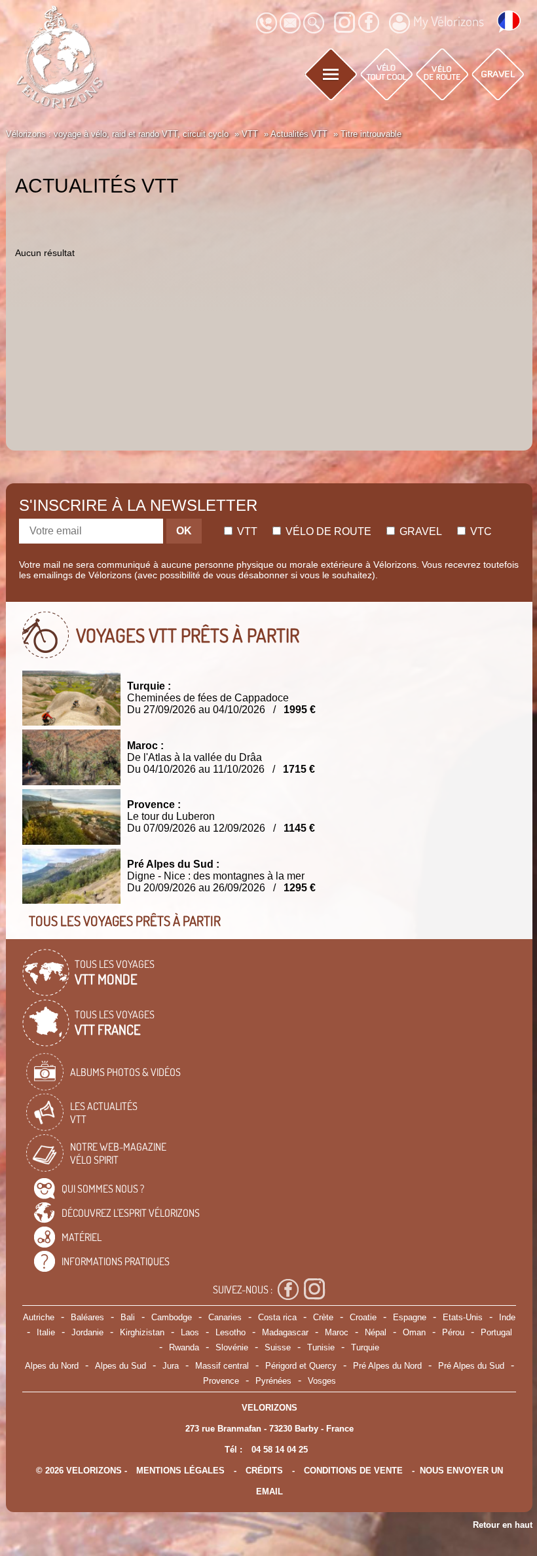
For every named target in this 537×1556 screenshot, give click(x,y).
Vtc (480, 531)
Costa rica (277, 1317)
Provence (221, 1381)
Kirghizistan (142, 1332)
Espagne (409, 1317)
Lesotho (230, 1332)
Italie (46, 1332)
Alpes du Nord (52, 1366)
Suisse (278, 1347)
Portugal (496, 1332)
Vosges (322, 1381)
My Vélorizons (448, 20)
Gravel (419, 531)
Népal (375, 1332)
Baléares (87, 1317)
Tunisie (321, 1347)
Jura (170, 1366)
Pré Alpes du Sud (471, 1366)
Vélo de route (327, 531)
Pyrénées (273, 1381)
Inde (507, 1317)
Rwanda (184, 1347)
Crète (323, 1317)
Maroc (336, 1332)
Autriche (38, 1317)
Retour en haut (502, 1525)
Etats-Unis (463, 1317)
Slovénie (231, 1347)
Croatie (363, 1317)
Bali (127, 1317)
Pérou (453, 1332)
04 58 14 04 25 (279, 1449)
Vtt (245, 531)
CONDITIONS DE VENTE (353, 1470)
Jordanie (87, 1332)
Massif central (222, 1366)
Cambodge (171, 1317)
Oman (414, 1332)
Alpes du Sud (120, 1366)
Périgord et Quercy (301, 1366)
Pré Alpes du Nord (387, 1366)
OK (184, 530)
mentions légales (180, 1470)
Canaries (225, 1317)
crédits (264, 1470)
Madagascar (285, 1332)
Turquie (365, 1347)
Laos (190, 1332)
